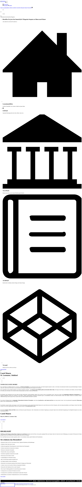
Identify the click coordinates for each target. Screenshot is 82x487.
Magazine (22, 7)
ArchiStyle (14, 7)
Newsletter (17, 483)
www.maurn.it (3, 419)
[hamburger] (7, 2)
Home (1, 7)
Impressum (25, 483)
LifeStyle (10, 7)
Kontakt (31, 483)
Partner (26, 7)
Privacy (28, 483)
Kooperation (21, 483)
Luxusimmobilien (6, 7)
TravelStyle (19, 7)
